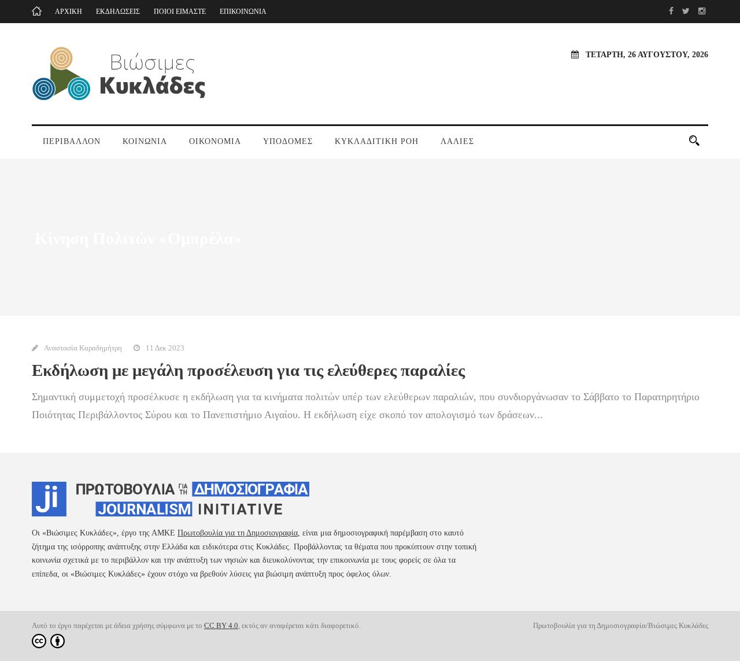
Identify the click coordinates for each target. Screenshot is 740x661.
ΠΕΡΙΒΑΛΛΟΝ (72, 141)
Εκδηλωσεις (118, 12)
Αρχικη (68, 12)
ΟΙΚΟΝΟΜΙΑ (215, 141)
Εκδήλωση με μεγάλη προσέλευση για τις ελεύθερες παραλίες (248, 370)
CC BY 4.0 (221, 625)
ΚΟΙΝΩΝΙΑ (145, 141)
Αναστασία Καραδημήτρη (83, 348)
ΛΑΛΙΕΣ (457, 141)
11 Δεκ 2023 (165, 348)
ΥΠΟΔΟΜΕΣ (288, 141)
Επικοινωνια (243, 12)
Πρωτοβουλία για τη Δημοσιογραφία (237, 533)
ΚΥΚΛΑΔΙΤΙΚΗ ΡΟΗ (377, 141)
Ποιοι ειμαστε (180, 12)
